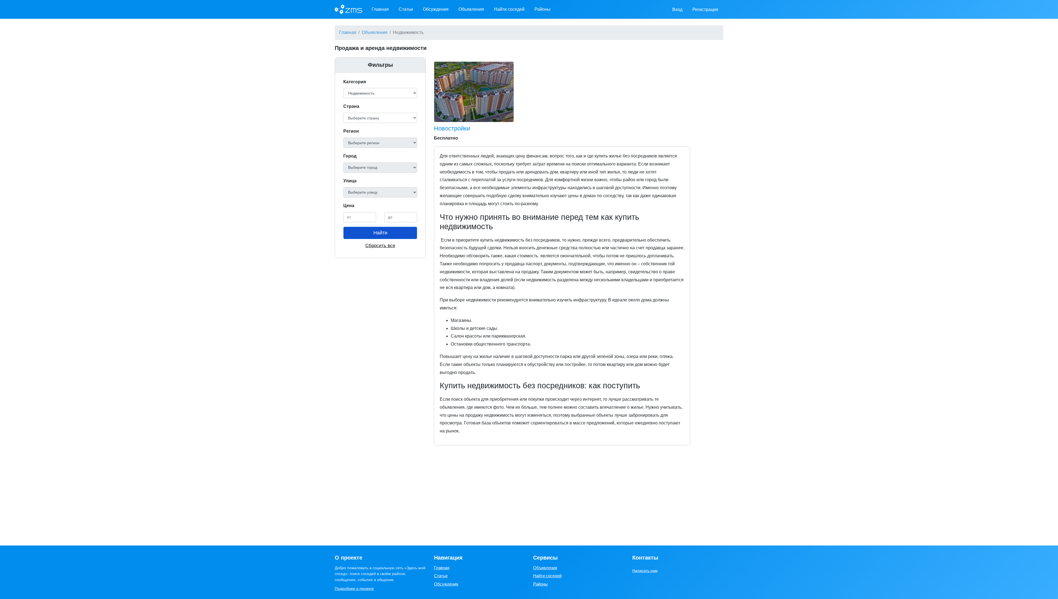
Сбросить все (380, 245)
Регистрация (705, 9)
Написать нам (645, 570)
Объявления (471, 9)
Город (350, 156)
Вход (677, 9)
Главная (380, 9)
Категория (354, 81)
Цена (348, 205)
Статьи (406, 9)
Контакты (645, 558)
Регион (351, 131)
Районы (542, 9)
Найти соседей (509, 9)
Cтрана (351, 106)
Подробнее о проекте (354, 588)
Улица (350, 180)
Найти (380, 233)
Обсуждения (436, 9)
